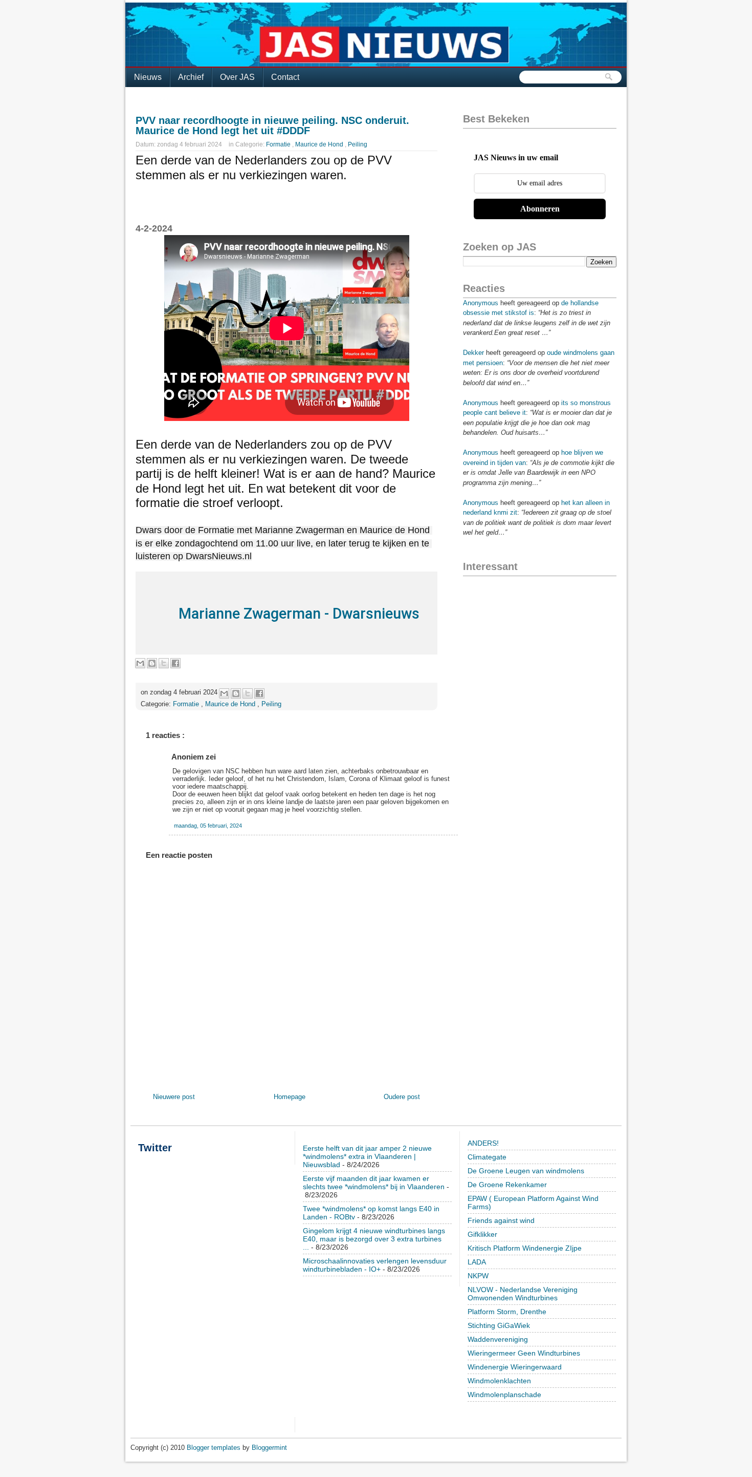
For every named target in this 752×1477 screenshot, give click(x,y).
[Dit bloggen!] (152, 663)
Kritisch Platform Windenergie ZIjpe (525, 1248)
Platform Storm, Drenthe (507, 1311)
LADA (477, 1262)
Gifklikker (482, 1234)
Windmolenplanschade (504, 1394)
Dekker (473, 352)
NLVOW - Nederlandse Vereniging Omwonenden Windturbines (523, 1293)
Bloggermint (269, 1447)
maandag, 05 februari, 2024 (208, 825)
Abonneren (540, 208)
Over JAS (237, 77)
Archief (191, 77)
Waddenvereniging (498, 1339)
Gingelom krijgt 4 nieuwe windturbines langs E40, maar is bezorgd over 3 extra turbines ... (374, 1239)
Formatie (279, 144)
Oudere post (402, 1097)
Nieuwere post (174, 1097)
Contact (285, 77)
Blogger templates (214, 1447)
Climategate (487, 1157)
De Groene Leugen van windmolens (526, 1171)
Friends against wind (501, 1220)
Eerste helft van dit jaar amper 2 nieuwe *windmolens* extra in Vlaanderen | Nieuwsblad (367, 1156)
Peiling (357, 144)
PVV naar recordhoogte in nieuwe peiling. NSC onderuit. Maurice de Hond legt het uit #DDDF (272, 125)
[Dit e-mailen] (140, 663)
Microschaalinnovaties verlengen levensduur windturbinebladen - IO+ (375, 1265)
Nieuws (148, 77)
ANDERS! (483, 1143)
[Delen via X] (164, 663)
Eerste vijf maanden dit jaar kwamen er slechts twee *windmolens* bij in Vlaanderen (374, 1182)
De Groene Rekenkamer (507, 1184)
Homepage (289, 1097)
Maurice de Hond (320, 144)
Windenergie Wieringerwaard (515, 1367)
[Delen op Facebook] (175, 663)
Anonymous (480, 303)
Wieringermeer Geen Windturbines (524, 1353)
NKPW (478, 1276)
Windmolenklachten (499, 1381)
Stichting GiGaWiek (499, 1325)
